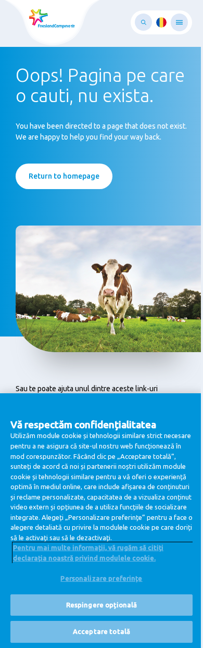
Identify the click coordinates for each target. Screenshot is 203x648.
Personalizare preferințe (101, 578)
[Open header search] (143, 22)
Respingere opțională (101, 604)
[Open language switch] (161, 22)
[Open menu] (179, 22)
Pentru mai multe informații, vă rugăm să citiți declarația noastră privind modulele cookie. (88, 553)
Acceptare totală (101, 631)
